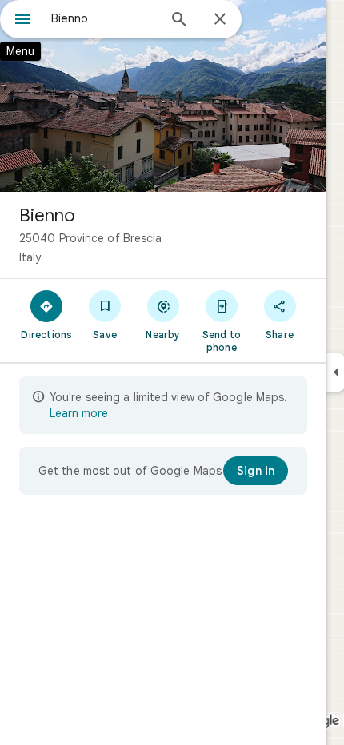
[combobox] (104, 18)
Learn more (79, 413)
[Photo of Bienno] (163, 96)
